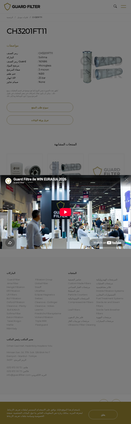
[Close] (126, 179)
